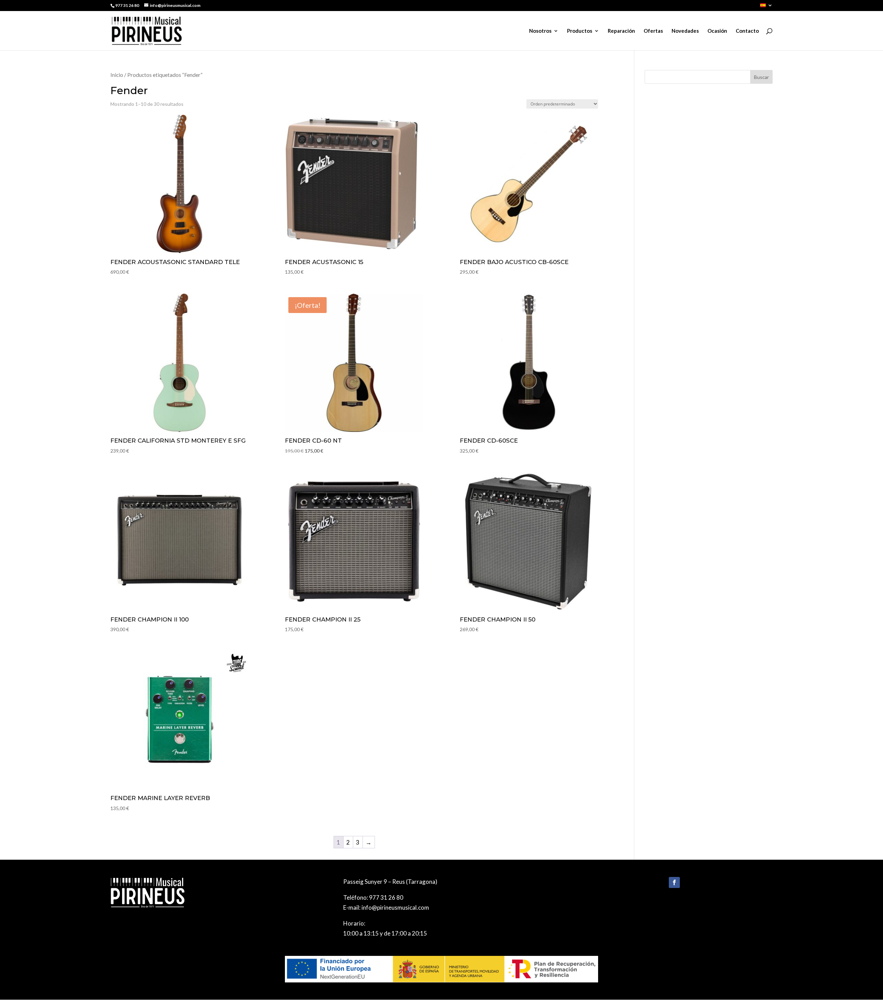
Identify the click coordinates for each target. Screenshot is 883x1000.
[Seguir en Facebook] (674, 882)
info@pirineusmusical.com (395, 907)
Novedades (685, 31)
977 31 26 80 (386, 897)
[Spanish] (766, 7)
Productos (579, 31)
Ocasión (717, 31)
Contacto (747, 31)
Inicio (116, 75)
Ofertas (653, 31)
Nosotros (540, 31)
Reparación (621, 31)
